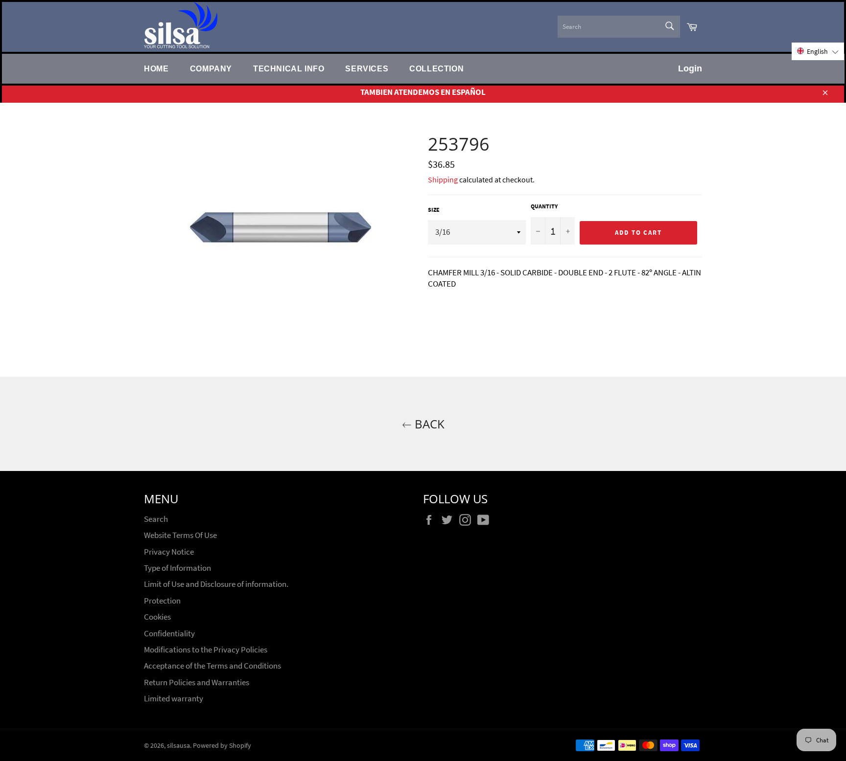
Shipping (443, 179)
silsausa (178, 745)
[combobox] (619, 27)
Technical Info (288, 68)
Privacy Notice (169, 551)
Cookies (157, 616)
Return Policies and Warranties (196, 682)
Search (156, 519)
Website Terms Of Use (180, 535)
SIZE (434, 209)
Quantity (544, 206)
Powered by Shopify (222, 745)
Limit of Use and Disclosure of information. (216, 584)
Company (211, 68)
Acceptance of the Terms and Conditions (212, 665)
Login (690, 68)
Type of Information (177, 567)
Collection (436, 68)
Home (156, 68)
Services (366, 68)
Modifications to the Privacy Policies (205, 649)
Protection (162, 600)
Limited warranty (173, 698)
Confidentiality (169, 633)
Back (428, 424)
